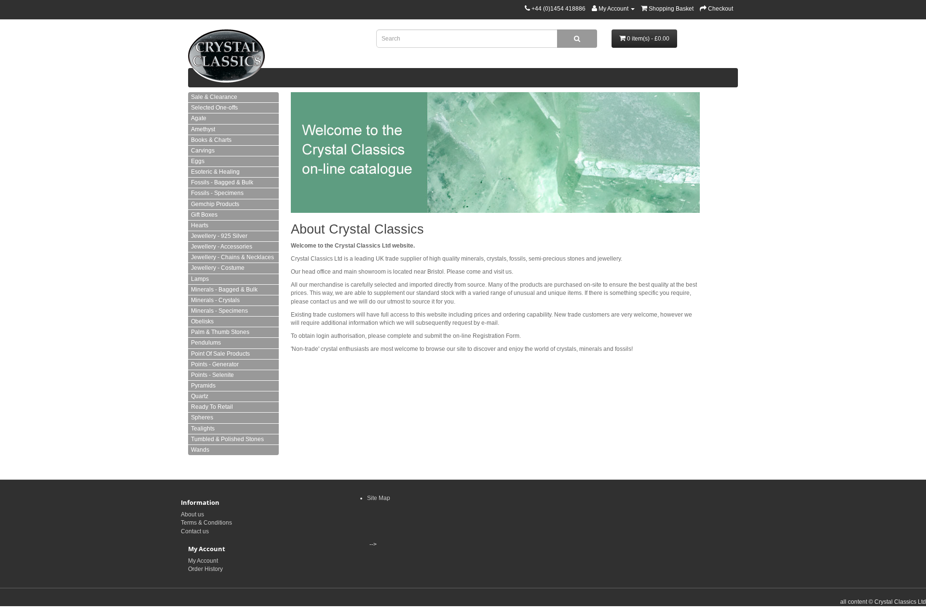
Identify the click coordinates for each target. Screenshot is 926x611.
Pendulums (206, 342)
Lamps (200, 279)
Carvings (203, 150)
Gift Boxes (204, 214)
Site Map (378, 498)
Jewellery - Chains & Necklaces (232, 257)
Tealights (203, 428)
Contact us (195, 531)
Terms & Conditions (206, 522)
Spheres (202, 417)
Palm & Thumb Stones (220, 332)
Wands (200, 449)
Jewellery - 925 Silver (219, 236)
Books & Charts (211, 140)
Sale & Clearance (214, 97)
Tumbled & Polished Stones (227, 439)
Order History (205, 569)
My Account (203, 560)
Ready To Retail (212, 406)
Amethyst (203, 129)
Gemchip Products (215, 204)
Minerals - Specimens (219, 310)
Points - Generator (215, 364)
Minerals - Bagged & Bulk (224, 289)
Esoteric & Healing (215, 171)
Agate (198, 118)
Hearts (199, 225)
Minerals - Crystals (215, 300)
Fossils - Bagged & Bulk (222, 182)
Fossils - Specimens (217, 193)
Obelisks (202, 321)
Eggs (197, 161)
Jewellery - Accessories (221, 246)
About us (192, 514)
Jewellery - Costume (218, 267)
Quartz (199, 396)
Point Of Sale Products (220, 353)
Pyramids (203, 385)
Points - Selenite (212, 375)
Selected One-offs (214, 107)
